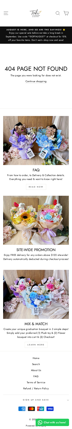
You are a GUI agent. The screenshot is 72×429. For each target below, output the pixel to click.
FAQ (35, 376)
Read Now (36, 186)
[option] (36, 35)
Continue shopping (36, 81)
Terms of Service (36, 382)
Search (36, 364)
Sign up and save (36, 399)
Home (36, 358)
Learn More (36, 344)
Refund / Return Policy (36, 388)
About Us (36, 370)
